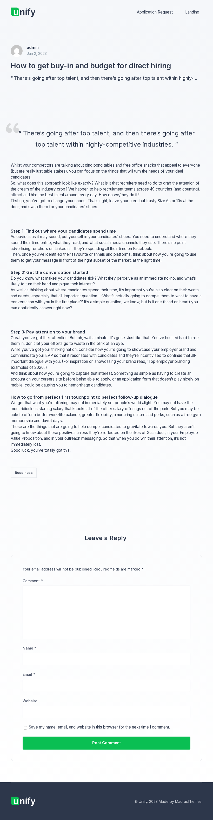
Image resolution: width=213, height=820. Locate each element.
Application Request (155, 12)
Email (29, 674)
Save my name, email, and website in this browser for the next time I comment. (99, 727)
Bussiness (24, 472)
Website (30, 701)
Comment (33, 581)
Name (29, 648)
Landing (192, 12)
